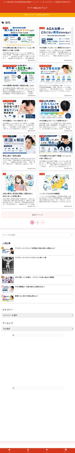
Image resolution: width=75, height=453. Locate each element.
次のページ (37, 215)
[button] (71, 235)
